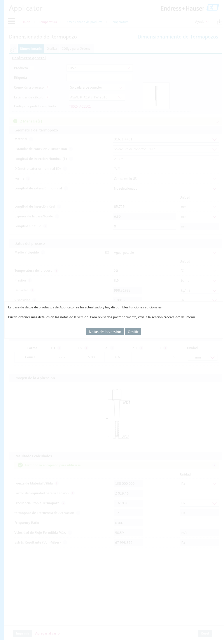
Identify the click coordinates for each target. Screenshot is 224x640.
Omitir (133, 331)
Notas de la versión (105, 331)
